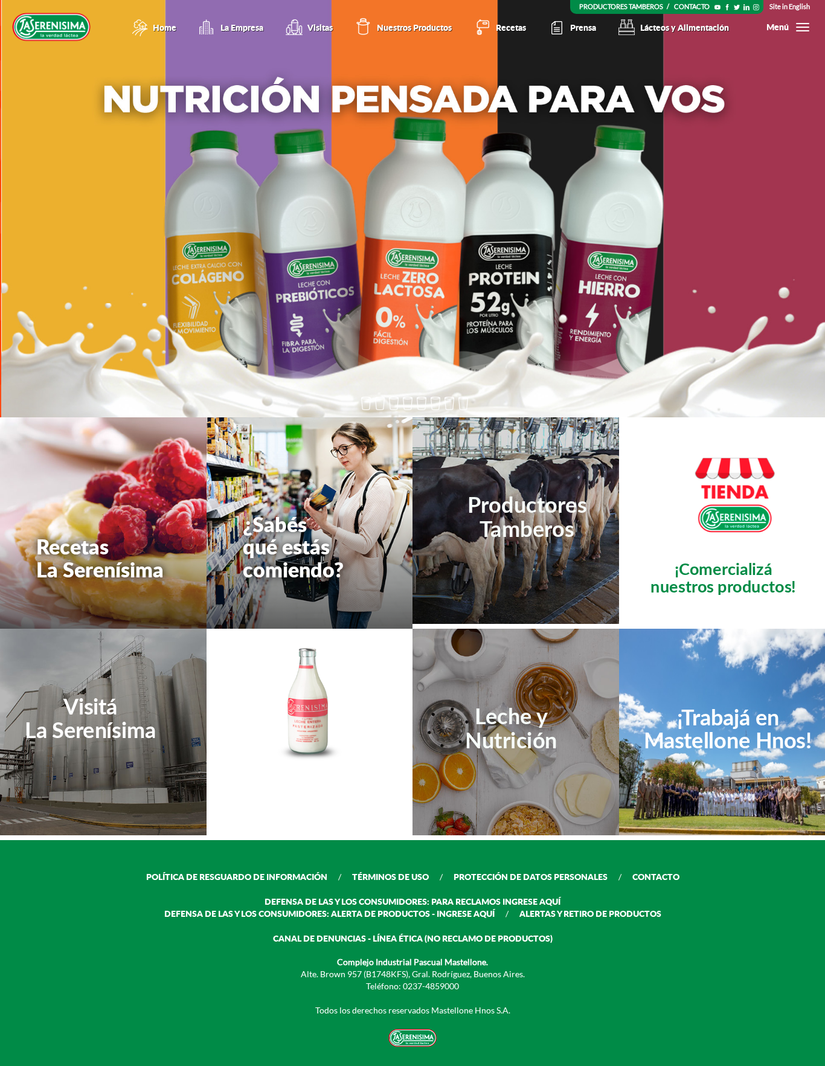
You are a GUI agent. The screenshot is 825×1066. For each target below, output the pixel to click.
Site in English (789, 6)
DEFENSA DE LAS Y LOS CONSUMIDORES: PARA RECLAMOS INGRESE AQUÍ (412, 901)
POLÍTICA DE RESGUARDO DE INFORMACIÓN (236, 876)
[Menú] (802, 27)
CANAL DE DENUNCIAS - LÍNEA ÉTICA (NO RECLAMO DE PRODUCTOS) (413, 938)
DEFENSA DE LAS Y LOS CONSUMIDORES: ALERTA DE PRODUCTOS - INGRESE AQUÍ (329, 913)
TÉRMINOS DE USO (390, 876)
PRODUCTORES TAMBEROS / (624, 6)
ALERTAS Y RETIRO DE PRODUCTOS (590, 913)
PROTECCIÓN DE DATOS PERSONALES (531, 876)
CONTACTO (692, 6)
